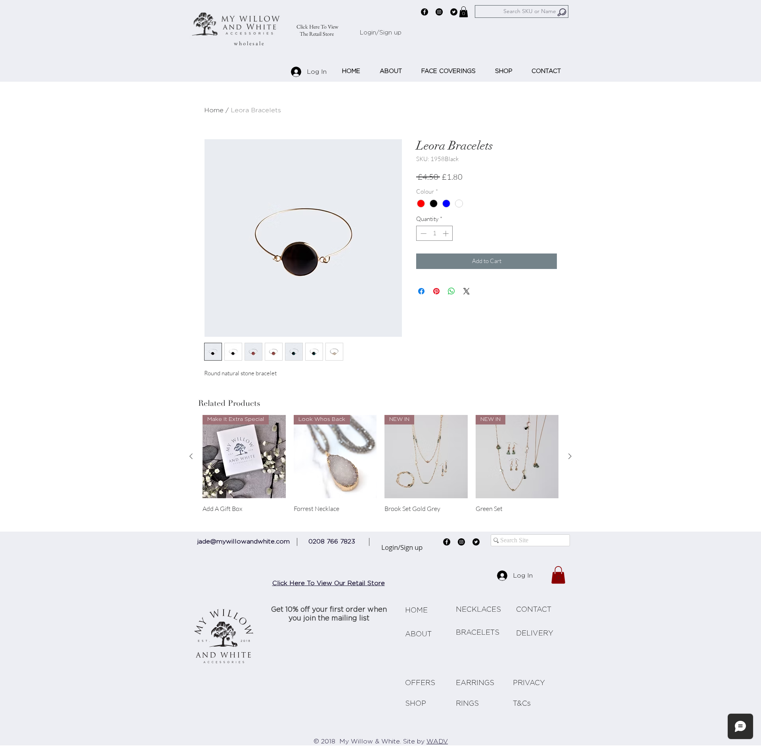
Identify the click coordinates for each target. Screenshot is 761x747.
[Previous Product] (191, 456)
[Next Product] (570, 456)
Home (214, 110)
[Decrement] (422, 233)
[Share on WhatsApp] (451, 291)
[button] (463, 11)
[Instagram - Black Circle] (439, 11)
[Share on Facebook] (421, 291)
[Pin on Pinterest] (436, 291)
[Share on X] (466, 291)
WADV (437, 741)
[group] (380, 468)
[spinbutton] (434, 233)
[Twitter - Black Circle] (453, 11)
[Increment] (446, 233)
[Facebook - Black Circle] (424, 11)
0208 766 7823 (331, 541)
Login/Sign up (381, 33)
